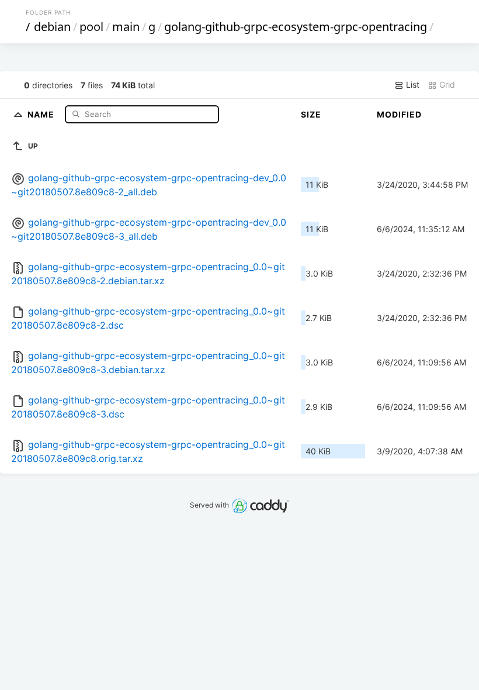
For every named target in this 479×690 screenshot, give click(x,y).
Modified (399, 114)
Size (311, 114)
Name (42, 114)
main (126, 26)
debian (52, 26)
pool (91, 26)
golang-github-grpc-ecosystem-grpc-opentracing (295, 26)
